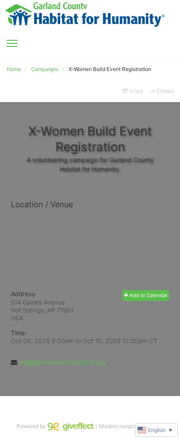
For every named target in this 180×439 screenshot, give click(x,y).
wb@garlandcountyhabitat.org (62, 362)
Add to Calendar (147, 295)
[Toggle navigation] (12, 43)
